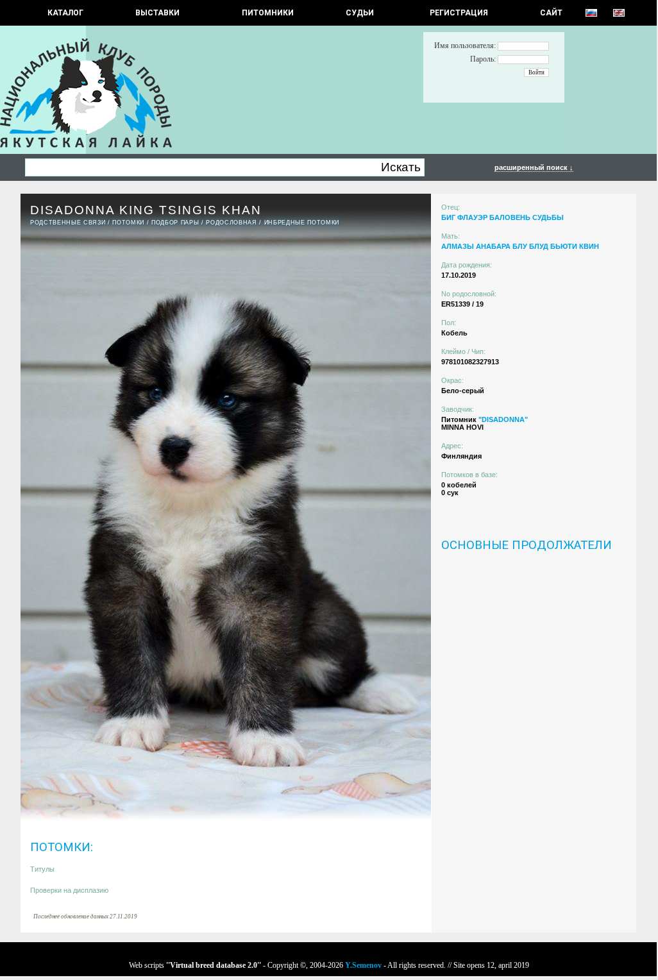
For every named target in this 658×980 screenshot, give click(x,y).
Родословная (231, 222)
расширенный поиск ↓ (533, 167)
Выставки (157, 12)
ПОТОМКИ (128, 222)
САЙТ (551, 12)
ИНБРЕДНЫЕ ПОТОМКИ (301, 222)
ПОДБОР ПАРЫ (175, 222)
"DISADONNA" (503, 419)
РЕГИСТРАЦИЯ (459, 12)
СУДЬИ (360, 12)
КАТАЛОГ (65, 12)
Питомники (268, 12)
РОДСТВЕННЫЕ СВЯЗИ (67, 222)
